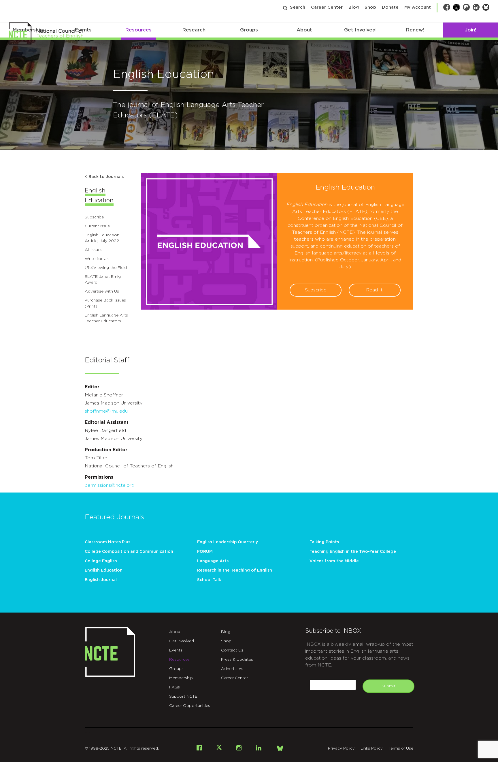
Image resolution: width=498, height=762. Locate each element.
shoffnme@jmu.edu (106, 411)
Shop (370, 7)
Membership (181, 678)
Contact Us (232, 650)
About (304, 29)
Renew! (415, 29)
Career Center (327, 7)
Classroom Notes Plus (107, 542)
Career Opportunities (189, 706)
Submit (388, 686)
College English (101, 561)
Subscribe (94, 217)
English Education (103, 570)
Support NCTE (183, 696)
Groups (249, 29)
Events (175, 650)
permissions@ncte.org (109, 485)
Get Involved (360, 29)
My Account (417, 7)
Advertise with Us (102, 291)
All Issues (93, 250)
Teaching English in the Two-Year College (353, 552)
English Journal (101, 580)
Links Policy (372, 748)
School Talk (209, 580)
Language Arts (213, 561)
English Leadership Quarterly (227, 542)
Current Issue (97, 226)
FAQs (174, 687)
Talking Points (324, 542)
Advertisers (232, 669)
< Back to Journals (104, 177)
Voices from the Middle (334, 561)
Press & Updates (237, 660)
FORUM (205, 552)
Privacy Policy (341, 748)
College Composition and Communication (129, 552)
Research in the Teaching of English (234, 570)
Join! (470, 29)
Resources (138, 29)
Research (193, 29)
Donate (390, 7)
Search (297, 7)
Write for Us (97, 259)
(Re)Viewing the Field (106, 268)
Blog (353, 7)
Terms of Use (400, 748)
